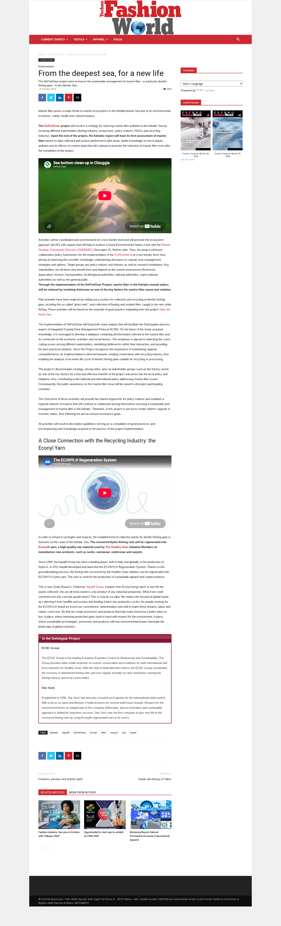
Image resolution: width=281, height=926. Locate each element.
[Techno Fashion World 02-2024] (196, 131)
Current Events (53, 39)
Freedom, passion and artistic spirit (60, 779)
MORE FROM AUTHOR (82, 792)
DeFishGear (52, 125)
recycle (114, 732)
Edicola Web (188, 159)
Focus (118, 39)
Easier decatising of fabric (155, 779)
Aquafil (66, 732)
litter (103, 732)
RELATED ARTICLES (53, 792)
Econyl (43, 547)
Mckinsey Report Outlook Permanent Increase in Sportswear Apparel (150, 836)
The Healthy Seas (116, 547)
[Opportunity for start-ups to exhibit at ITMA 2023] (105, 814)
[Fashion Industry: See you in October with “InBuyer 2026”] (59, 814)
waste (133, 732)
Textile (78, 39)
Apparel (99, 39)
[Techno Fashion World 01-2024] (228, 131)
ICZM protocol (123, 254)
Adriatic (54, 732)
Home (41, 54)
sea (124, 732)
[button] (238, 40)
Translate (209, 90)
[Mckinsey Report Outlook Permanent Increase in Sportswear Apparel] (150, 814)
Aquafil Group (94, 586)
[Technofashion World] (140, 17)
